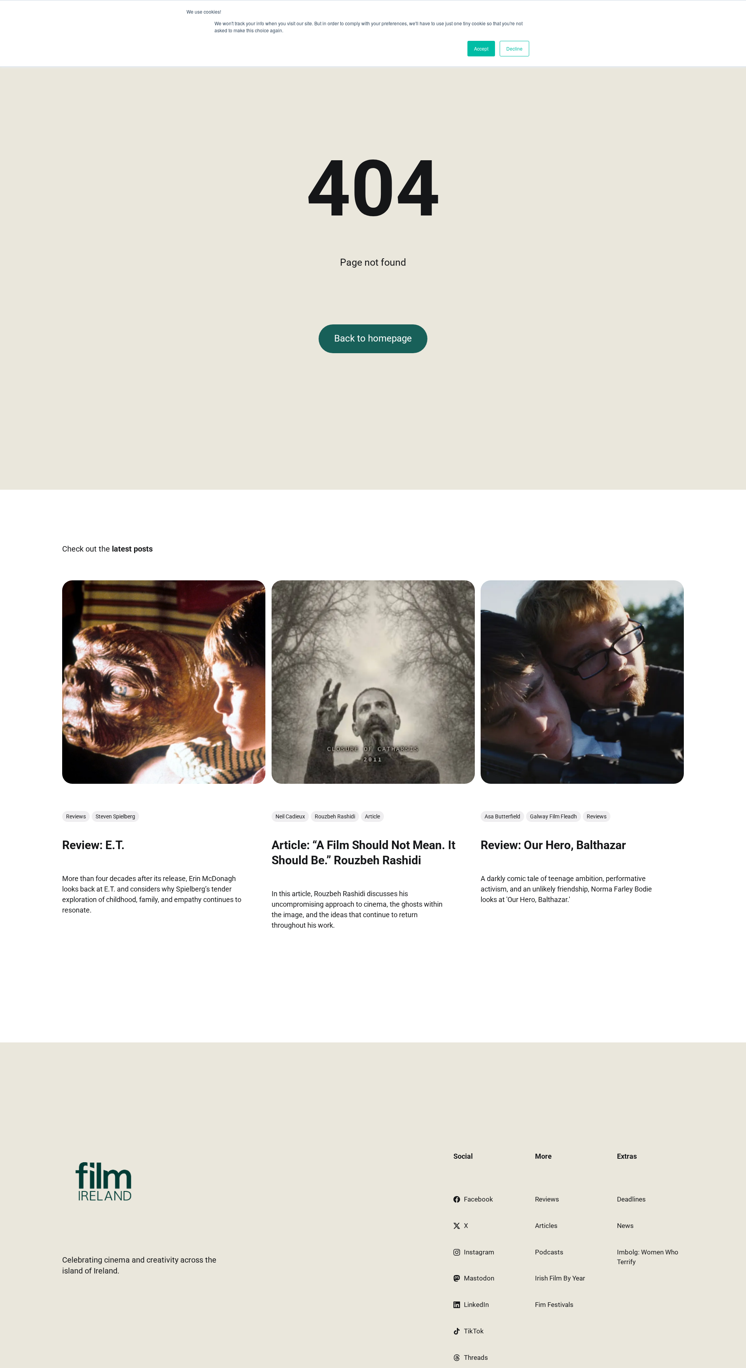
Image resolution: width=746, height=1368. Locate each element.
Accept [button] (481, 48)
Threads (476, 1357)
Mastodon (479, 1278)
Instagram (479, 1252)
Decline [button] (514, 48)
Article (372, 816)
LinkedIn (476, 1304)
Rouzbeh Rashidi (335, 816)
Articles (546, 1226)
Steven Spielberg (115, 816)
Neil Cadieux (290, 816)
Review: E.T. (93, 845)
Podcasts (549, 1252)
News (625, 1226)
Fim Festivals (554, 1304)
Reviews (76, 816)
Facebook (478, 1199)
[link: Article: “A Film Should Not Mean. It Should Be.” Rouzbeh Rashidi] (373, 781)
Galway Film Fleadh (553, 816)
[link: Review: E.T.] (163, 781)
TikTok (474, 1331)
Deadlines (631, 1199)
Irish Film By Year (560, 1278)
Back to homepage (373, 338)
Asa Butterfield (502, 816)
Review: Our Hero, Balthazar (553, 845)
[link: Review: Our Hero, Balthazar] (582, 781)
